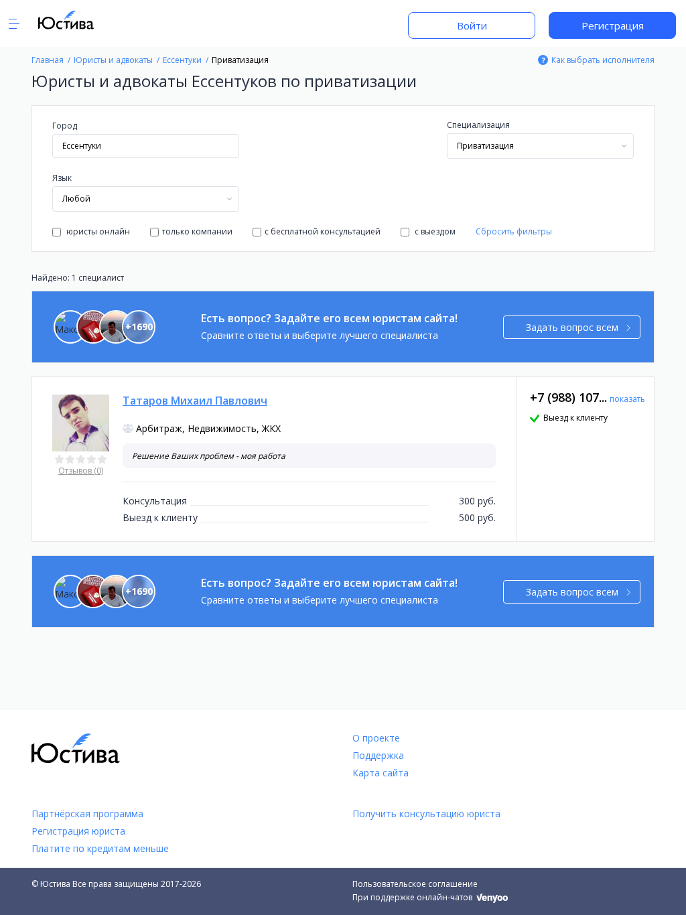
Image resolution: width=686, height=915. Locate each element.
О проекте (376, 737)
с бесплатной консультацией (323, 231)
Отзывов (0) (80, 470)
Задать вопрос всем (572, 327)
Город (64, 125)
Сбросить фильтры (514, 231)
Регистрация (612, 25)
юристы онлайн (97, 231)
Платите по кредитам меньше (100, 848)
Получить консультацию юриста (426, 813)
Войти (472, 25)
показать (627, 399)
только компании (197, 231)
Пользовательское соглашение (415, 884)
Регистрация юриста (78, 831)
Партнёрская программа (87, 813)
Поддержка (378, 755)
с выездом (434, 231)
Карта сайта (380, 772)
